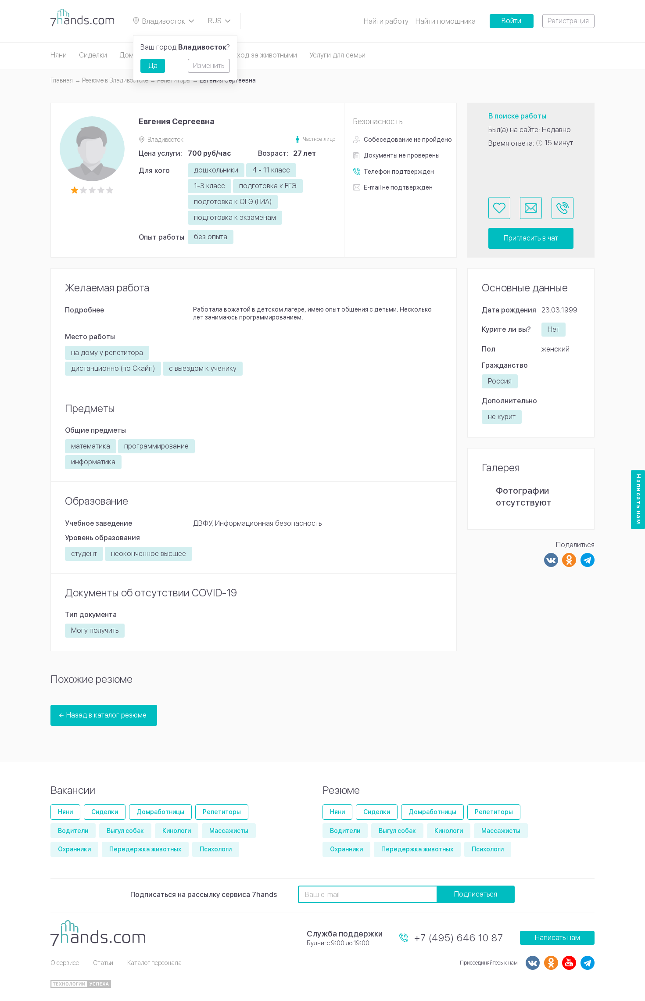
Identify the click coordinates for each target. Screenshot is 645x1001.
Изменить (208, 65)
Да (153, 65)
